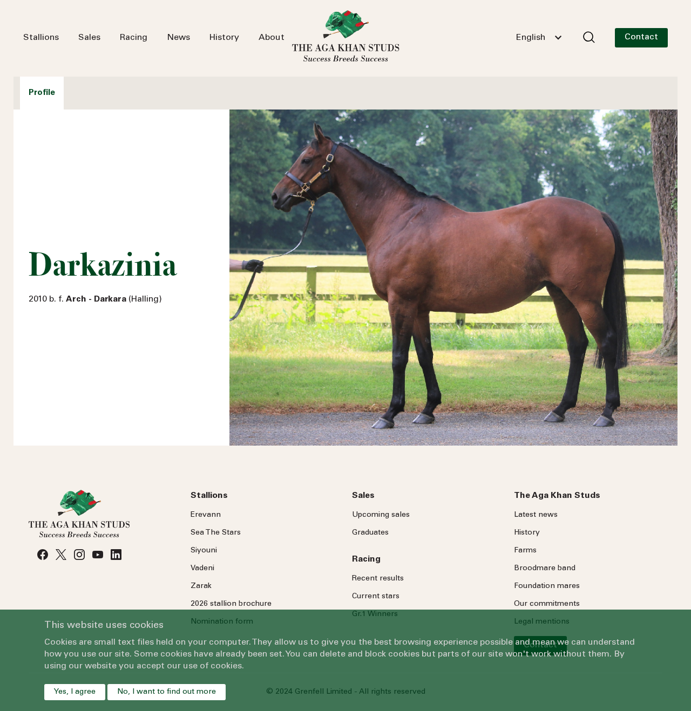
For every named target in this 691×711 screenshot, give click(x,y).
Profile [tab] (42, 93)
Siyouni (204, 551)
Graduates (370, 533)
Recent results (378, 579)
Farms (525, 551)
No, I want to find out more (166, 692)
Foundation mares (547, 586)
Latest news (536, 515)
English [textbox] (530, 37)
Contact (641, 37)
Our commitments (547, 604)
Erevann (206, 515)
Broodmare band (544, 568)
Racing (133, 37)
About (271, 37)
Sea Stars (216, 533)
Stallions (41, 37)
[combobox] (539, 37)
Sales (89, 37)
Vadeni (202, 568)
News (178, 37)
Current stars (375, 596)
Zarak (201, 586)
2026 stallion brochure (231, 604)
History (224, 37)
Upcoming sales (381, 515)
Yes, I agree (75, 692)
